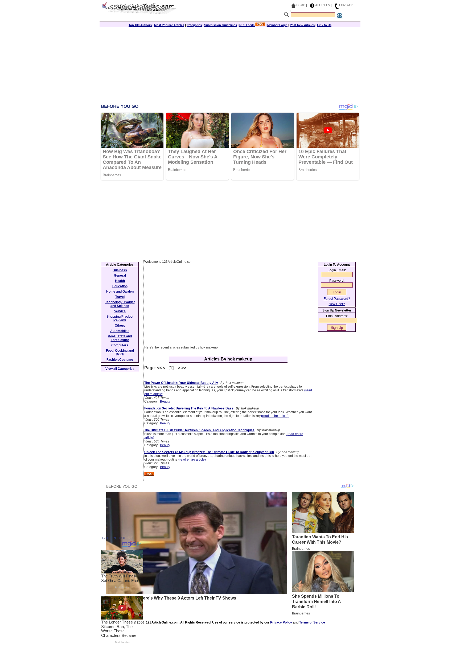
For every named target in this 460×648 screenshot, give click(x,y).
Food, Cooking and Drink (120, 352)
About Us (322, 5)
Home (300, 5)
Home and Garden (120, 291)
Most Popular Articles (169, 25)
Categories (194, 25)
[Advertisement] (230, 65)
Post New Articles (302, 25)
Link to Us (324, 25)
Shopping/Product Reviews (119, 318)
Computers (119, 345)
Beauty (165, 401)
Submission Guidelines (220, 25)
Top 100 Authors (140, 25)
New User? (337, 304)
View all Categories (119, 369)
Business (120, 270)
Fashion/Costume (119, 360)
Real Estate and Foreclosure (120, 338)
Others (120, 325)
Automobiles (119, 331)
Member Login (277, 25)
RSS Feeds (247, 25)
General (120, 275)
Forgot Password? (337, 299)
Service (120, 311)
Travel (120, 297)
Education (120, 286)
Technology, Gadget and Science (120, 304)
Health (120, 281)
